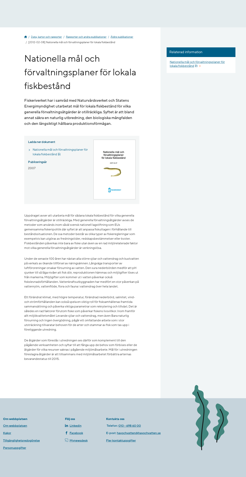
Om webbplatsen (15, 426)
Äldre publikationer (122, 37)
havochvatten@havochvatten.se (139, 433)
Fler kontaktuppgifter (121, 441)
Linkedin (75, 426)
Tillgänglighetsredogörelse (21, 441)
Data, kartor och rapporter (46, 37)
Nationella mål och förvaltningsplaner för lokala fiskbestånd (61, 152)
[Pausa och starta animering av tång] (216, 418)
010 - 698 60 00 (129, 426)
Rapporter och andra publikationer (86, 37)
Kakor (7, 433)
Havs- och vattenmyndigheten (25, 37)
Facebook (76, 433)
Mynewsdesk (79, 441)
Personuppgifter (14, 448)
